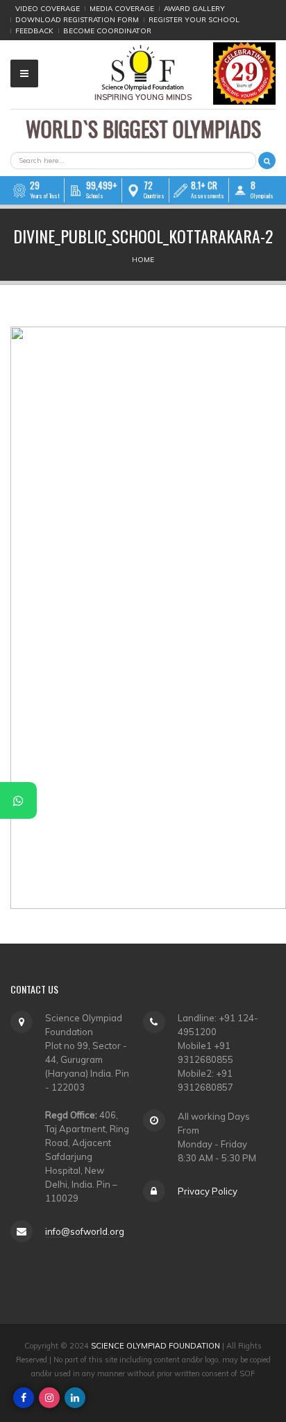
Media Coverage (122, 8)
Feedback (34, 30)
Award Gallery (194, 8)
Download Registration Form (77, 19)
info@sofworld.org (84, 1231)
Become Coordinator (107, 30)
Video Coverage (47, 8)
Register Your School (194, 19)
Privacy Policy (207, 1191)
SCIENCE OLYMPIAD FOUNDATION (155, 1346)
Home (143, 259)
